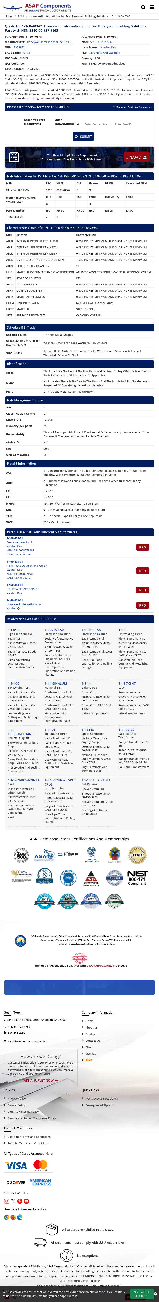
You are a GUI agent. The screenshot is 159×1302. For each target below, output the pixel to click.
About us (92, 1027)
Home (8, 16)
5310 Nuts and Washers (104, 53)
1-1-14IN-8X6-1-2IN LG (24, 780)
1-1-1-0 (123, 630)
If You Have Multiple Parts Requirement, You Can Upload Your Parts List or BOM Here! (71, 157)
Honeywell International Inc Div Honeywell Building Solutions (69, 16)
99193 (26, 53)
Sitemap (91, 1053)
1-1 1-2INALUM (56, 683)
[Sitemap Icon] (89, 1060)
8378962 (19, 47)
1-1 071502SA (54, 630)
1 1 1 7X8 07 (127, 683)
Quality (90, 1034)
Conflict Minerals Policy (23, 1111)
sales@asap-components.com (27, 1041)
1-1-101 (50, 730)
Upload (134, 157)
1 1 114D (88, 730)
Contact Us (93, 1040)
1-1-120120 (126, 730)
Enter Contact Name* (93, 122)
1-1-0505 (14, 630)
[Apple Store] (7, 1217)
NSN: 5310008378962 (20, 550)
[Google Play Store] (13, 1217)
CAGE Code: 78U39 (19, 554)
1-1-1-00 (13, 683)
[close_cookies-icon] (155, 1294)
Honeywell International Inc (24, 604)
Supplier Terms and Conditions (28, 1143)
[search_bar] (143, 7)
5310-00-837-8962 (101, 42)
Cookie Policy (16, 1105)
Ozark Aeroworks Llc (20, 542)
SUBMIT (85, 136)
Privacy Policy (17, 1098)
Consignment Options (100, 1105)
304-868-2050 (16, 1032)
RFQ (142, 547)
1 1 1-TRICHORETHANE (20, 732)
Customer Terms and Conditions (29, 1137)
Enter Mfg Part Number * (34, 122)
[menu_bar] (152, 7)
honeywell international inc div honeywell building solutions (66, 42)
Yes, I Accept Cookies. (142, 1294)
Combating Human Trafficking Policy (32, 1118)
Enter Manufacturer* (65, 122)
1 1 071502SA (91, 630)
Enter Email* (123, 119)
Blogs (89, 1047)
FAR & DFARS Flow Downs (102, 1098)
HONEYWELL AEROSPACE (23, 589)
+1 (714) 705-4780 (18, 1026)
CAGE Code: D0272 (19, 578)
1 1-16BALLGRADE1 (96, 780)
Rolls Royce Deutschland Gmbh (27, 565)
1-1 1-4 (86, 683)
